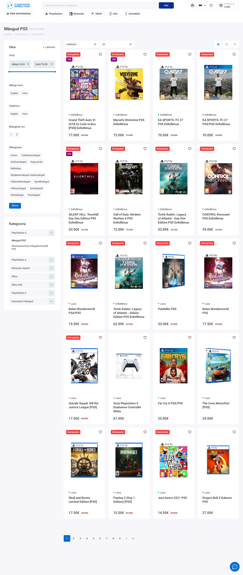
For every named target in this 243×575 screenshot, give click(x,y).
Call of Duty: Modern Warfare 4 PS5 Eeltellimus (127, 218)
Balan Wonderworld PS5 (215, 311)
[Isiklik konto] (192, 5)
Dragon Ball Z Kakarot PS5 (217, 499)
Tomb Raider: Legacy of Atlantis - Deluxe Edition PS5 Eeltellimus (128, 313)
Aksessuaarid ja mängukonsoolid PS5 (30, 247)
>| (133, 538)
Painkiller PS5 (167, 309)
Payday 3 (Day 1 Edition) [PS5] (124, 499)
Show (15, 205)
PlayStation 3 (19, 293)
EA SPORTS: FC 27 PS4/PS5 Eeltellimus (216, 122)
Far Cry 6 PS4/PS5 (170, 403)
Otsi (166, 5)
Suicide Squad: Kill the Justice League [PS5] (83, 405)
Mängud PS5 (19, 240)
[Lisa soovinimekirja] (100, 54)
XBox (14, 276)
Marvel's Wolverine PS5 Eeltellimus (128, 122)
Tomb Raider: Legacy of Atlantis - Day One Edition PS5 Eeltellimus (173, 218)
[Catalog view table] (235, 44)
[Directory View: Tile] (218, 44)
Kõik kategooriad (20, 13)
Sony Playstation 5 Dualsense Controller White (127, 407)
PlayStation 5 (19, 232)
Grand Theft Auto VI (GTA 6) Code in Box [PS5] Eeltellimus (82, 124)
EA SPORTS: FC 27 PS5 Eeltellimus (170, 122)
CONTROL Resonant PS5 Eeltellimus (216, 216)
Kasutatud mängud (22, 301)
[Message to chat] (235, 567)
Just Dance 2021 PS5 (172, 498)
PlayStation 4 (19, 259)
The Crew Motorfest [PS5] (215, 405)
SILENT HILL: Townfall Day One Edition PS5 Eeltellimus (83, 218)
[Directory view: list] (227, 44)
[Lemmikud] (211, 5)
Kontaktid (134, 13)
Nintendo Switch (21, 268)
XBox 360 (17, 284)
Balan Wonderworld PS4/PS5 (82, 311)
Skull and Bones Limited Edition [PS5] (83, 499)
